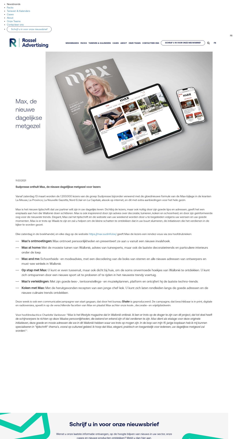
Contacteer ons (15, 24)
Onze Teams (14, 21)
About (10, 17)
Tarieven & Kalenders (18, 11)
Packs (10, 7)
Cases (10, 14)
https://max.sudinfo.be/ (103, 234)
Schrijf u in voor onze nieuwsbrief (29, 29)
